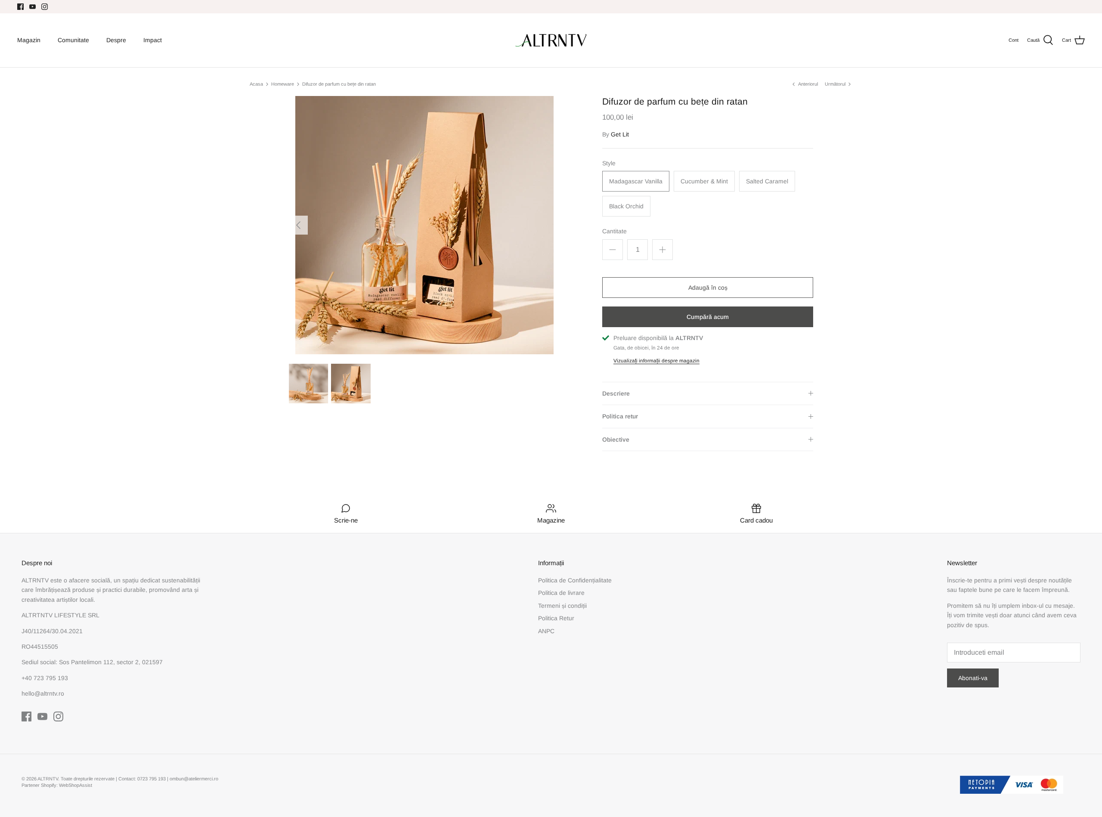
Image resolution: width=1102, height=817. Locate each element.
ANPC (546, 631)
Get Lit (620, 134)
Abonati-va (972, 678)
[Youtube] (32, 6)
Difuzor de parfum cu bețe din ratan (339, 84)
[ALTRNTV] (551, 40)
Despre (116, 40)
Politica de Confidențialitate (575, 580)
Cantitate (614, 231)
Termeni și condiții (562, 605)
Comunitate (73, 40)
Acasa (256, 84)
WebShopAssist (75, 785)
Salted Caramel (767, 181)
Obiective (615, 439)
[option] (424, 225)
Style (609, 163)
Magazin (28, 40)
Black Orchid (626, 206)
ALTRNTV (47, 778)
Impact (152, 40)
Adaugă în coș (707, 287)
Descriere (616, 393)
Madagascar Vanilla (635, 181)
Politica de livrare (561, 592)
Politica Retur (556, 618)
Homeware (282, 84)
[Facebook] (20, 6)
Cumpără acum (708, 316)
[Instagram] (44, 6)
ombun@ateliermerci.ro (194, 778)
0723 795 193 (152, 778)
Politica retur (620, 416)
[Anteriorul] (298, 225)
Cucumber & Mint (704, 181)
